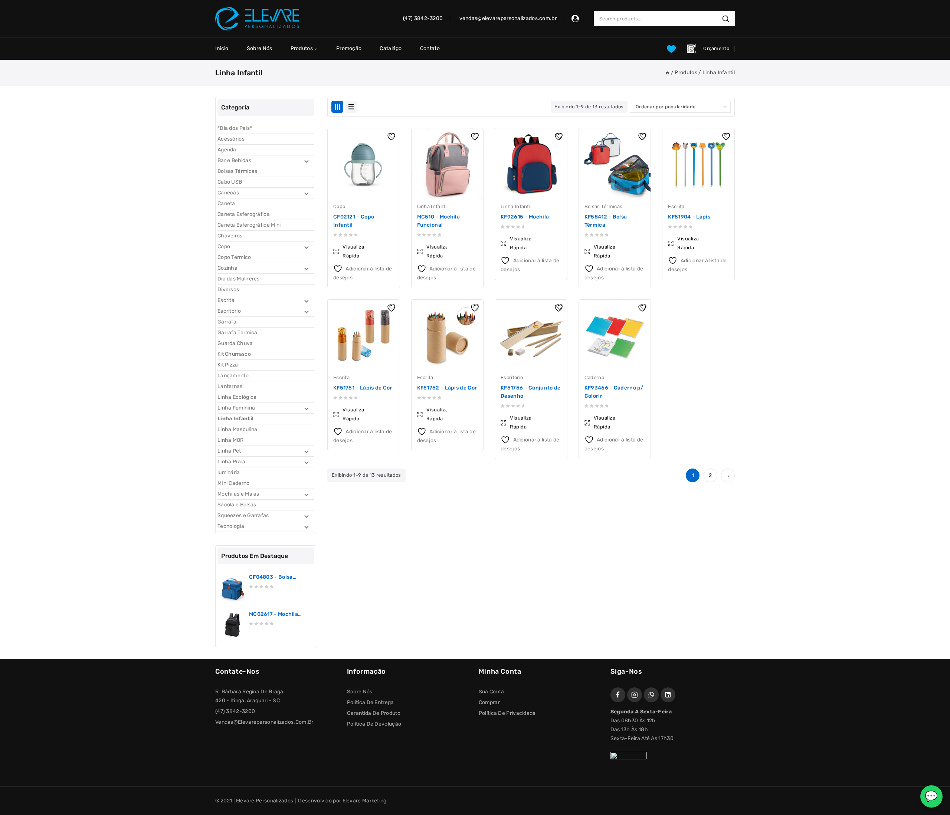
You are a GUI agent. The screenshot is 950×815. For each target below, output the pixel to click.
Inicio (222, 48)
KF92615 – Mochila (525, 217)
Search (728, 19)
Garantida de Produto (373, 713)
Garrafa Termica (237, 332)
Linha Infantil (432, 206)
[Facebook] (617, 694)
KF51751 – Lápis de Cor (362, 388)
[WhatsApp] (651, 694)
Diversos (228, 289)
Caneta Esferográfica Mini (249, 225)
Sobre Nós (259, 48)
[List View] (351, 107)
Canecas (228, 193)
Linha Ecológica (237, 397)
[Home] (667, 72)
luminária (228, 472)
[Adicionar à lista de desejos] (392, 135)
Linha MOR (230, 440)
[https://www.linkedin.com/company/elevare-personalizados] (668, 694)
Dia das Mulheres (238, 279)
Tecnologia (230, 526)
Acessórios (231, 139)
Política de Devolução (374, 724)
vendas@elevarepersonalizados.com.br (264, 722)
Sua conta (491, 692)
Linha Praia (231, 462)
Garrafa (226, 322)
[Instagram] (634, 694)
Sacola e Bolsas (236, 505)
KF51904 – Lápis (689, 217)
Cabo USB (229, 182)
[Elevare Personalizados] (257, 18)
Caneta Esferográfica (243, 214)
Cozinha (227, 268)
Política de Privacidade (507, 713)
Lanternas (230, 386)
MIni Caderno (233, 483)
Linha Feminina (236, 408)
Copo (339, 206)
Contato (430, 48)
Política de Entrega (370, 702)
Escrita (676, 206)
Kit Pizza (227, 365)
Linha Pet (229, 451)
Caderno (594, 377)
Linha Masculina (237, 429)
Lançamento (233, 375)
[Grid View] (337, 107)
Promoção (348, 48)
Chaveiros (230, 236)
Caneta (226, 203)
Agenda (226, 150)
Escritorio (512, 377)
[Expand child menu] (306, 160)
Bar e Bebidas (234, 160)
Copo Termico (234, 257)
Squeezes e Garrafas (243, 515)
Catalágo (391, 48)
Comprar (489, 702)
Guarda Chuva (235, 343)
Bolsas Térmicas (603, 206)
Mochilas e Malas (238, 494)
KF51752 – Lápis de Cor (447, 388)
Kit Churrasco (234, 354)
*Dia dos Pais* (234, 128)
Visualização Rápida (353, 251)
